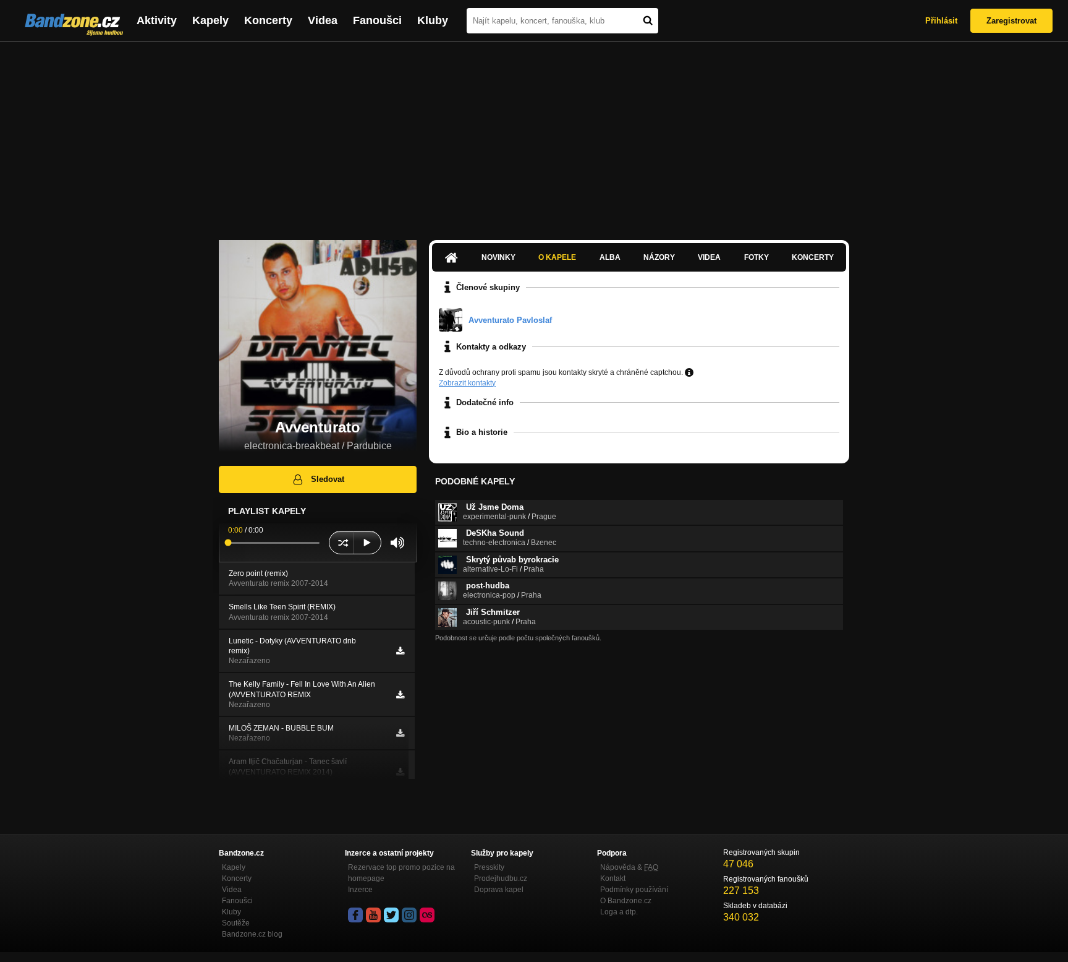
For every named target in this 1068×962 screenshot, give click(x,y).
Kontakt (612, 878)
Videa (322, 20)
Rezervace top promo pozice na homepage (401, 873)
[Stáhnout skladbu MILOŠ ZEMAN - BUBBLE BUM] (400, 733)
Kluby (432, 20)
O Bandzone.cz (625, 900)
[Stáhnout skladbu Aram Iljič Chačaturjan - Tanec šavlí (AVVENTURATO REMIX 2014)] (400, 772)
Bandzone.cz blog (252, 934)
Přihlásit (941, 20)
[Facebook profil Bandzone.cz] (355, 915)
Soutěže (236, 923)
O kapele (557, 257)
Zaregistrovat (1011, 20)
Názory (659, 257)
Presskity (489, 867)
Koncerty (268, 20)
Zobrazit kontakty (467, 383)
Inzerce (360, 889)
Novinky (498, 257)
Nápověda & (629, 867)
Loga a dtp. (619, 912)
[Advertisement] (534, 134)
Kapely (210, 20)
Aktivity (157, 20)
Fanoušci (377, 20)
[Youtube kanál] (373, 915)
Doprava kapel (498, 889)
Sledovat (327, 479)
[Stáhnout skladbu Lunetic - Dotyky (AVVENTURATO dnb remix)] (400, 650)
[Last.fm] (427, 915)
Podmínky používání (634, 889)
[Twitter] (391, 915)
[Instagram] (409, 915)
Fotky (756, 257)
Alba (610, 257)
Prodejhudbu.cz (500, 878)
